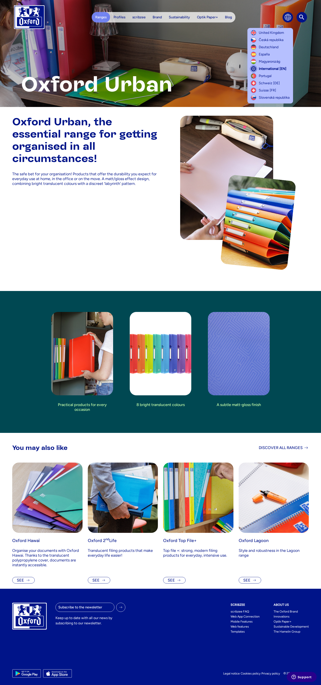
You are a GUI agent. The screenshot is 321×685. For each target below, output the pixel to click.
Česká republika (271, 40)
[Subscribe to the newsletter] (120, 607)
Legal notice (231, 673)
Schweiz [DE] (269, 83)
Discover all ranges (281, 447)
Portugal (265, 76)
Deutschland (268, 47)
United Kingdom (271, 33)
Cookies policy (251, 673)
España (264, 54)
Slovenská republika (274, 97)
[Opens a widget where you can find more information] (301, 677)
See (20, 580)
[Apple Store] (57, 673)
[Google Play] (26, 673)
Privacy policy (270, 673)
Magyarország (269, 61)
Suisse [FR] (267, 90)
